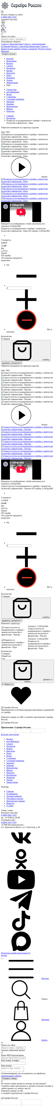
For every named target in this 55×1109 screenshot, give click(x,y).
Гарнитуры (11, 89)
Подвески (10, 118)
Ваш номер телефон (10, 1060)
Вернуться (8, 684)
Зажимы (10, 104)
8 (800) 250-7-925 (9, 822)
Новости (10, 803)
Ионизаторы (12, 106)
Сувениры (11, 97)
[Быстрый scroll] (2, 958)
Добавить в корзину (38, 681)
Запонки (10, 101)
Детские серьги (44, 49)
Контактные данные (15, 801)
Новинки (10, 777)
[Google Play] (8, 732)
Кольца (9, 739)
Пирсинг (5, 51)
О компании (12, 794)
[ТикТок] (21, 930)
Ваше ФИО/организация (12, 1055)
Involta (4, 955)
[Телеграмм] (21, 909)
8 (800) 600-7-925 (9, 17)
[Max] (21, 950)
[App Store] (23, 732)
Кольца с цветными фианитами (25, 46)
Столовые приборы (15, 99)
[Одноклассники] (21, 868)
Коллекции (11, 775)
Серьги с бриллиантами (12, 44)
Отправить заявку (9, 1078)
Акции (9, 780)
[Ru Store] (38, 732)
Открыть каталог (9, 54)
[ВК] (21, 848)
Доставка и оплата (14, 798)
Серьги (9, 744)
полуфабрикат (12, 92)
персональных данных (11, 1076)
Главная (10, 116)
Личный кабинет (14, 796)
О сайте (9, 806)
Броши (9, 748)
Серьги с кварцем (29, 49)
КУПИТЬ (46, 360)
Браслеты (10, 751)
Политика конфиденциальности (15, 953)
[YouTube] (21, 889)
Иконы (9, 109)
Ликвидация (12, 782)
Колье (9, 94)
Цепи (8, 753)
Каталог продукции (10, 734)
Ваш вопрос (6, 1066)
